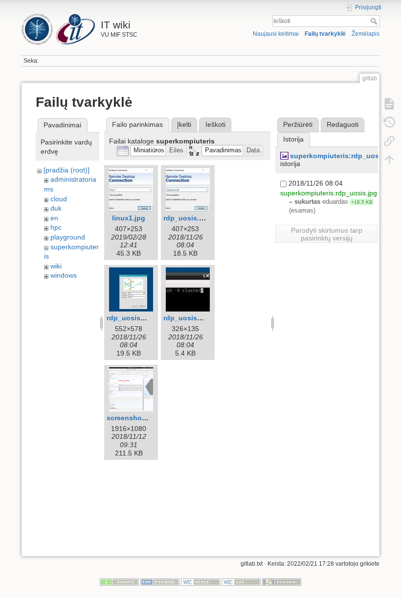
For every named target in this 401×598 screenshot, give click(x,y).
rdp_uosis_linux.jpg (196, 318)
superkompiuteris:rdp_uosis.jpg (344, 156)
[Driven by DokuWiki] (281, 581)
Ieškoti (374, 21)
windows (63, 275)
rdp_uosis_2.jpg (134, 318)
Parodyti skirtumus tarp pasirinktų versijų (326, 234)
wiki (56, 266)
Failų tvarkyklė (325, 33)
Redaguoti (342, 124)
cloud (58, 199)
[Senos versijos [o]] (389, 122)
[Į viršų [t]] (389, 159)
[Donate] (119, 581)
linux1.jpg (128, 218)
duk (56, 208)
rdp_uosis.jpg (186, 218)
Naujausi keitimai (276, 33)
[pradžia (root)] (66, 170)
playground (67, 237)
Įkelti (184, 124)
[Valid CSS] (241, 581)
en (54, 218)
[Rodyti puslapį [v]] (389, 104)
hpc (56, 227)
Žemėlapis (365, 33)
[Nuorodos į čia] (389, 141)
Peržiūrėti (297, 124)
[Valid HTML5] (200, 581)
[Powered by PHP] (159, 581)
